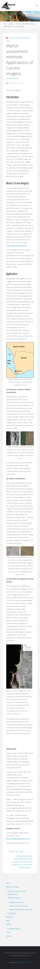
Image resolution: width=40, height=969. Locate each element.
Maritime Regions (14, 898)
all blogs (10, 24)
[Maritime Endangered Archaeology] (9, 5)
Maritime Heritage (12, 887)
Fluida (19, 962)
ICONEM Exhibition (14, 929)
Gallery (8, 924)
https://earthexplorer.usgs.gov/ (18, 838)
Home (8, 883)
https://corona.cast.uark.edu (16, 245)
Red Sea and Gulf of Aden (18, 906)
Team (8, 932)
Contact (9, 936)
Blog (7, 920)
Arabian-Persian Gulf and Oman (20, 910)
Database (9, 917)
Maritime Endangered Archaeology (12, 15)
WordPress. (27, 962)
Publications (12, 913)
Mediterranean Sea (16, 902)
